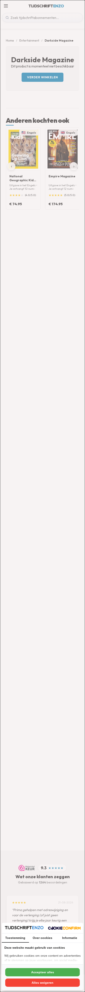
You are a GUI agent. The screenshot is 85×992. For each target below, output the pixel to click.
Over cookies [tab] (42, 938)
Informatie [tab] (69, 938)
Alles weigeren (42, 982)
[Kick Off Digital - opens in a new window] (64, 928)
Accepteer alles (42, 972)
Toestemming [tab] (15, 938)
